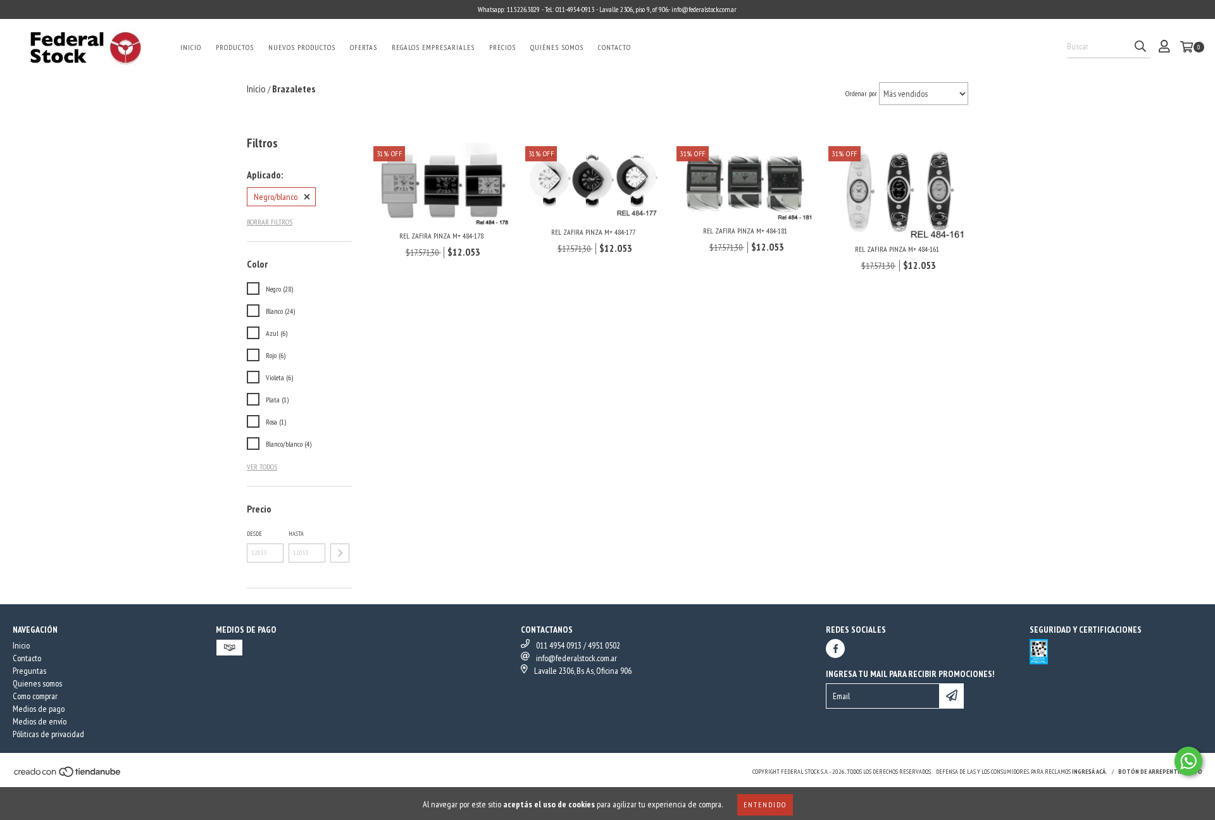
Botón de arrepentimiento (1160, 771)
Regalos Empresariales (433, 47)
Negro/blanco (275, 196)
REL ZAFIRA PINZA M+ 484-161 (897, 249)
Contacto (614, 47)
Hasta (296, 534)
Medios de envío (39, 721)
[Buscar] (1140, 46)
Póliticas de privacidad (48, 734)
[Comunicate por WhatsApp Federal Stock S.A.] (1188, 761)
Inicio (190, 47)
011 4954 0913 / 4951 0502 (578, 645)
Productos (235, 47)
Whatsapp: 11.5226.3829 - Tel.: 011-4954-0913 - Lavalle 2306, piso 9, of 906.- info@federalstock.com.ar (607, 9)
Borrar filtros (269, 222)
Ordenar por (861, 93)
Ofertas (363, 47)
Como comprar (35, 696)
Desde (254, 534)
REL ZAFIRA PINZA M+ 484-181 (745, 230)
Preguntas (29, 670)
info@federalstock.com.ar (576, 658)
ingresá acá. (1089, 771)
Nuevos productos (301, 47)
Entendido (765, 804)
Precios (502, 47)
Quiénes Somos (556, 47)
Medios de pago (39, 708)
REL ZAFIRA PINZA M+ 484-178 (441, 235)
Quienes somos (37, 683)
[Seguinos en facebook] (835, 648)
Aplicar (339, 553)
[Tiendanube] (68, 775)
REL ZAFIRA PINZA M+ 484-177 (593, 232)
